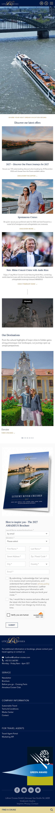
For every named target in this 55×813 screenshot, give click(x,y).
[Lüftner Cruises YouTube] (24, 790)
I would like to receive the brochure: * (20, 530)
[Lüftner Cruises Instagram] (37, 790)
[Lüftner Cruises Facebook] (17, 790)
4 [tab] (27, 438)
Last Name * (36, 549)
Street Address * (14, 556)
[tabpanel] (27, 393)
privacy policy (43, 584)
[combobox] (27, 533)
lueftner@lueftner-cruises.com (17, 657)
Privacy (27, 804)
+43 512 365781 (11, 660)
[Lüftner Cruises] (27, 641)
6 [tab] (31, 438)
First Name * (12, 549)
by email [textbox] (10, 534)
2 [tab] (24, 438)
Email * (10, 572)
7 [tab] (33, 438)
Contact (35, 804)
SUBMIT (11, 625)
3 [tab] (26, 438)
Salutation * (10, 538)
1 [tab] (22, 438)
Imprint (20, 804)
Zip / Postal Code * (39, 556)
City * (9, 564)
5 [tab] (29, 438)
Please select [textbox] (12, 541)
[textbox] (39, 562)
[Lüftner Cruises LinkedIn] (31, 790)
